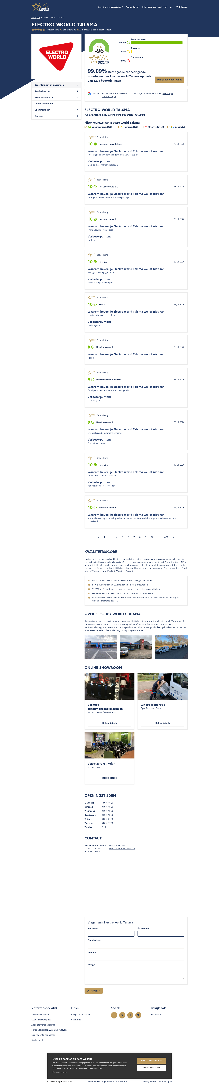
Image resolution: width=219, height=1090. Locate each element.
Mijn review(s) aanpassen (43, 1035)
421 (166, 537)
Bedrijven (35, 17)
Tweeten (167, 144)
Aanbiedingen (132, 7)
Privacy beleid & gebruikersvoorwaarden (107, 1081)
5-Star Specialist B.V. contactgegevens (49, 1029)
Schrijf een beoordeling (169, 79)
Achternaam (144, 928)
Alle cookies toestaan (151, 1061)
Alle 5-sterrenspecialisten (43, 1024)
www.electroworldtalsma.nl (122, 848)
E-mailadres (94, 940)
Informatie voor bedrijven (154, 7)
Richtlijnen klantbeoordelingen (157, 1081)
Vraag (91, 964)
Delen (156, 144)
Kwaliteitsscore (42, 91)
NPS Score (156, 1014)
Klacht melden (38, 1040)
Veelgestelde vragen (80, 1014)
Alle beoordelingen (40, 1014)
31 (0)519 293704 (117, 845)
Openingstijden (42, 109)
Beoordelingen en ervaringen (49, 85)
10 (152, 537)
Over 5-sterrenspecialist (109, 7)
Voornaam (94, 928)
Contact (39, 116)
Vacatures (76, 1019)
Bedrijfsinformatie (44, 97)
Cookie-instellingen (151, 1068)
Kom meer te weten (59, 1072)
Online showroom (44, 103)
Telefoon (92, 952)
